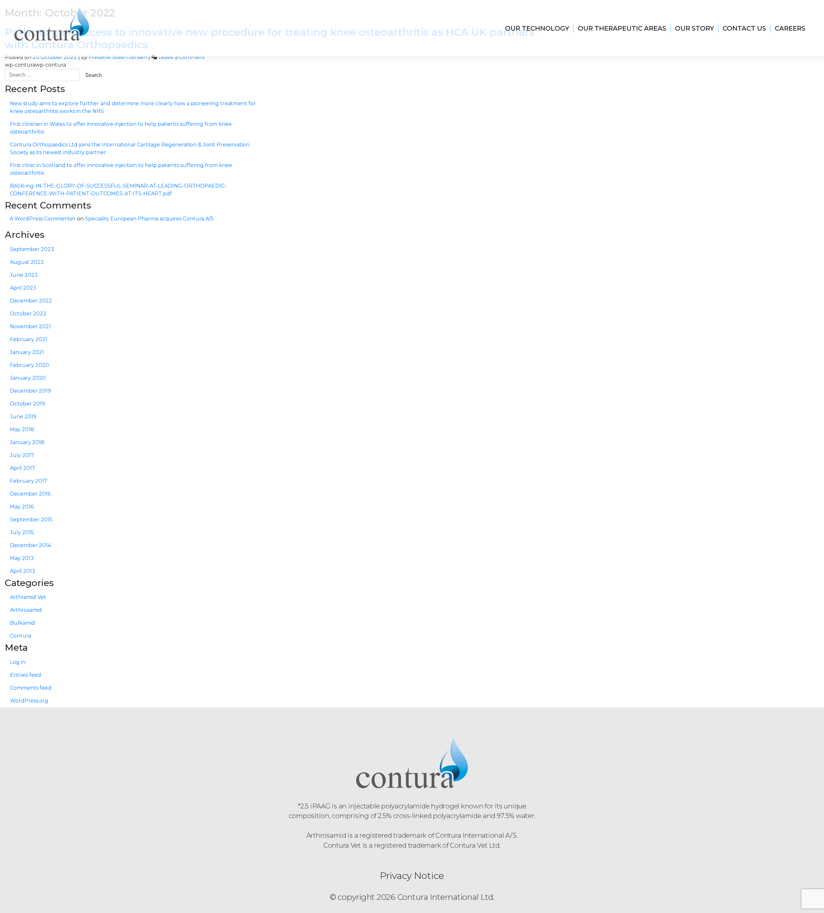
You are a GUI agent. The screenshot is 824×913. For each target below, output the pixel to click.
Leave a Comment (181, 57)
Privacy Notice (412, 875)
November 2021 (30, 326)
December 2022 (31, 301)
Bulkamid (22, 623)
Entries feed (25, 675)
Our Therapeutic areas (622, 28)
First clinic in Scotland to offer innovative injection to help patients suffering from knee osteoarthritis (121, 169)
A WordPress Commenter (43, 219)
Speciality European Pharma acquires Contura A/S (149, 219)
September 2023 (32, 249)
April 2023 (23, 288)
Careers (790, 28)
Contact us (744, 28)
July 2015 (22, 532)
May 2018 (22, 429)
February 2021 (28, 339)
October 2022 (28, 314)
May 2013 (22, 558)
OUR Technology (537, 28)
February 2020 (29, 365)
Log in (17, 662)
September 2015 (31, 520)
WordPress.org (29, 701)
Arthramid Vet (28, 597)
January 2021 (27, 352)
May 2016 (21, 507)
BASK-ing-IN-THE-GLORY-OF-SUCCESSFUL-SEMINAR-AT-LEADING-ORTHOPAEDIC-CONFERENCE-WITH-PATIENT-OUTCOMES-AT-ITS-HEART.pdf (118, 190)
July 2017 (22, 455)
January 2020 (28, 378)
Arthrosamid (26, 610)
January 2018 (27, 442)
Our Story (694, 28)
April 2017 (22, 468)
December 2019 (30, 391)
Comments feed (31, 688)
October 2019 (27, 404)
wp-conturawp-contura (35, 65)
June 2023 (24, 275)
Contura (20, 636)
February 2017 (28, 481)
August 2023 (27, 262)
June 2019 (23, 417)
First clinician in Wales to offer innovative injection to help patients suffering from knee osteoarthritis (121, 128)
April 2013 (22, 571)
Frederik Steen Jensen (118, 57)
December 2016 (30, 494)
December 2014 (30, 545)
